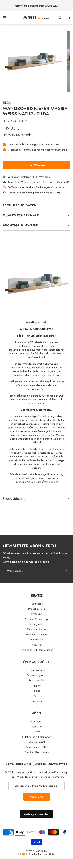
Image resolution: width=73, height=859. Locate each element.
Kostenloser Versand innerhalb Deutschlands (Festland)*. (39, 182)
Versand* (26, 134)
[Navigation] (4, 17)
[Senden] (66, 571)
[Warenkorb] (68, 17)
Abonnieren (37, 797)
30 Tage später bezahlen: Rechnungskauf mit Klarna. (36, 187)
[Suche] (60, 17)
